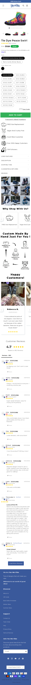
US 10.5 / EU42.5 (8, 97)
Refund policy (17, 679)
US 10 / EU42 (20, 94)
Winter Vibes (7, 604)
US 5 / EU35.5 (20, 75)
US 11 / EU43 (22, 97)
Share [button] (10, 371)
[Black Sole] (2, 68)
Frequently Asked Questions (15, 119)
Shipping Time (6, 165)
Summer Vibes (7, 608)
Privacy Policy (7, 629)
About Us (6, 593)
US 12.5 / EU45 (7, 105)
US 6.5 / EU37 (7, 82)
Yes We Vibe (9, 679)
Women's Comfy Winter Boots (13, 58)
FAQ (4, 625)
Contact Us (6, 618)
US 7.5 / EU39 (7, 86)
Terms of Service (8, 632)
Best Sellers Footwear (9, 600)
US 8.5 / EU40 (7, 90)
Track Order (6, 622)
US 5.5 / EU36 (7, 79)
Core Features (7, 156)
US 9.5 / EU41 (7, 94)
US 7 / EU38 (20, 82)
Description (6, 160)
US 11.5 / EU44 (7, 101)
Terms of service (16, 682)
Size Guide (26, 109)
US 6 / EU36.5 (20, 79)
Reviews (4, 173)
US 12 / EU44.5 (21, 101)
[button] (3, 5)
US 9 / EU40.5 (20, 90)
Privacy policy (25, 679)
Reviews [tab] (4, 355)
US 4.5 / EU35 (7, 75)
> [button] (16, 563)
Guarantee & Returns (9, 169)
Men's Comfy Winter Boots (12, 62)
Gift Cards (6, 597)
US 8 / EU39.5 (20, 86)
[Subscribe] (26, 651)
